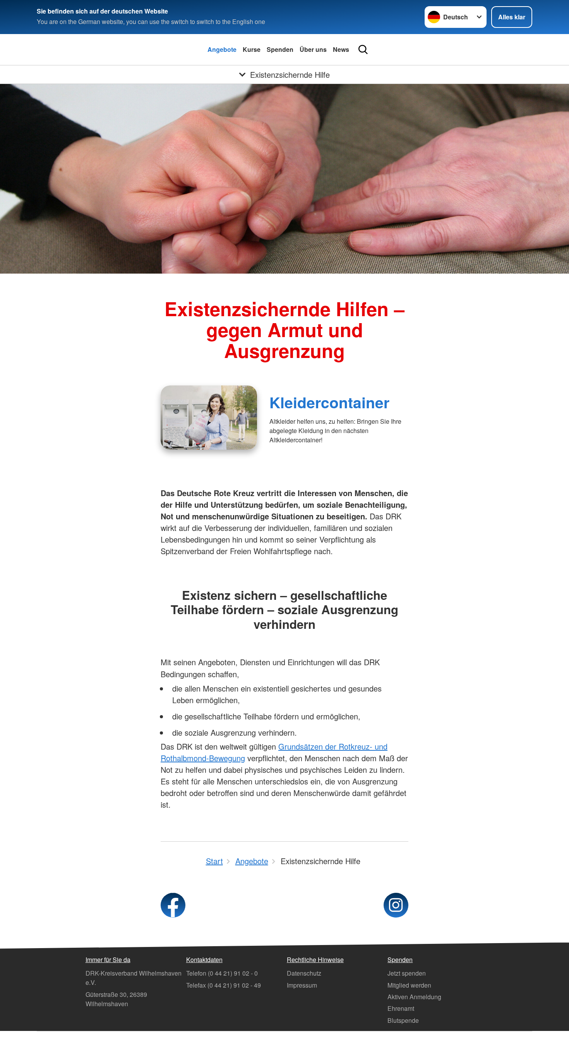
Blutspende (403, 1020)
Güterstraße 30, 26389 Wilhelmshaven (116, 999)
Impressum (302, 985)
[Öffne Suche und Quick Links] (363, 49)
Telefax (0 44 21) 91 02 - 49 (223, 985)
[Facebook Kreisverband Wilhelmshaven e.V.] (173, 905)
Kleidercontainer (329, 402)
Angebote (222, 49)
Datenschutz (304, 973)
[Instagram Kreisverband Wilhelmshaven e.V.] (396, 905)
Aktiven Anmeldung (414, 996)
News (341, 49)
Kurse (252, 49)
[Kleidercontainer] (209, 417)
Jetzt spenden (406, 973)
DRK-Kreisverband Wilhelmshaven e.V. (134, 978)
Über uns (313, 49)
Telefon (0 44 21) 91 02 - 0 (222, 973)
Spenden (280, 49)
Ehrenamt (400, 1008)
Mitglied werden (409, 985)
